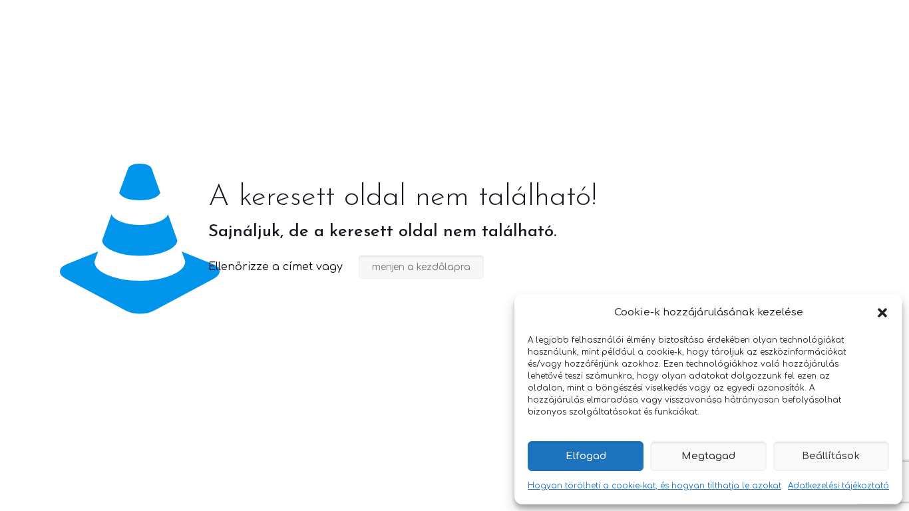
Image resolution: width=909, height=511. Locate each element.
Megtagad (708, 456)
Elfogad (586, 456)
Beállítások (831, 456)
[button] (882, 312)
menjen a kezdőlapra (421, 267)
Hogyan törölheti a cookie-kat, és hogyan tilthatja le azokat (654, 485)
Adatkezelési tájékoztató (838, 485)
